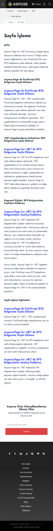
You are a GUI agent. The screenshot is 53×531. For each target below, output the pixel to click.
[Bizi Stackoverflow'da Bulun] (27, 454)
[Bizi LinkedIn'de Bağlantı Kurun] (21, 454)
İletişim (37, 527)
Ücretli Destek (26, 493)
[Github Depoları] (38, 454)
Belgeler (25, 480)
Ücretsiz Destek (26, 489)
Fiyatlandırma (26, 476)
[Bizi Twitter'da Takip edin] (15, 454)
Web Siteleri (26, 506)
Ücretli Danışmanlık (25, 497)
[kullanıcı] (44, 4)
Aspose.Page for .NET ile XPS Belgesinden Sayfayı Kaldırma (22, 213)
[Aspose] (18, 4)
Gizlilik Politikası (18, 527)
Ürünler (26, 468)
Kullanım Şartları (29, 527)
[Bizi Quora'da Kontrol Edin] (32, 454)
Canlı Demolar (26, 485)
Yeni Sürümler (26, 472)
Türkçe (37, 4)
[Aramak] (49, 4)
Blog (26, 502)
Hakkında (26, 510)
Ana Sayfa (25, 464)
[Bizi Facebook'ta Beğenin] (9, 454)
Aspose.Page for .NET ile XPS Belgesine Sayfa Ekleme (22, 150)
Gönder (26, 431)
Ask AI (11, 22)
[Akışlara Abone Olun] (44, 454)
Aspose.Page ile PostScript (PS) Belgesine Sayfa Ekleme (23, 92)
